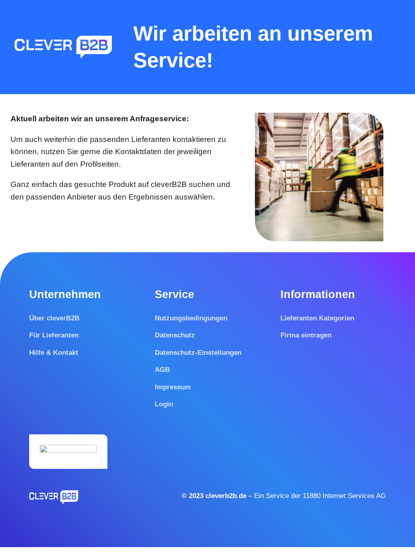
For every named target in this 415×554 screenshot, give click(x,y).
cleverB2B (170, 184)
